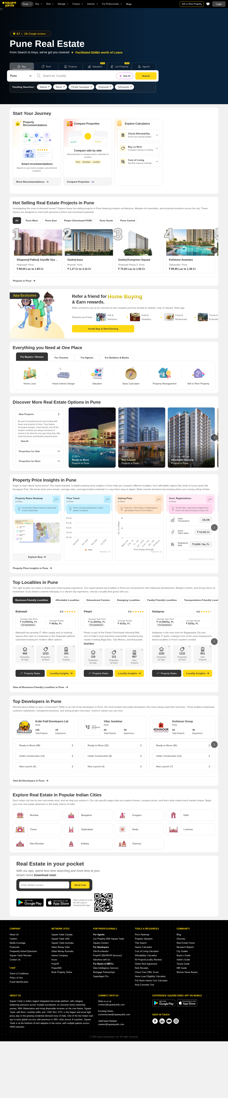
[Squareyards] (9, 4)
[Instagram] (176, 1021)
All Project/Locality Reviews (148, 959)
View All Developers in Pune (29, 780)
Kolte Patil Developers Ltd (51, 721)
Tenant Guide (183, 964)
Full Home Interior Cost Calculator (151, 980)
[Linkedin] (162, 1021)
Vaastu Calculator (143, 947)
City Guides (182, 951)
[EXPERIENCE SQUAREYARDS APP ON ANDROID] (164, 1005)
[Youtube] (169, 1021)
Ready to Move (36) (166, 745)
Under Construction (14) (32, 756)
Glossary (181, 938)
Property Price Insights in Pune (30, 568)
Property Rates (32, 673)
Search (146, 76)
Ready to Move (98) (29, 745)
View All (24, 441)
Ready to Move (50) (98, 745)
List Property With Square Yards (108, 938)
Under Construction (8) (100, 756)
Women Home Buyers (187, 972)
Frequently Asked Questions (23, 951)
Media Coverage (17, 943)
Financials (15, 947)
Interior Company (59, 955)
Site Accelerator (100, 951)
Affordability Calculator (146, 955)
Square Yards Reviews (21, 955)
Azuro (54, 959)
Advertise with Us (101, 959)
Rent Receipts (142, 968)
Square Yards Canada (61, 934)
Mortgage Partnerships (104, 972)
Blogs (129, 4)
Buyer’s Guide (183, 955)
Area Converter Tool (144, 984)
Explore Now (35, 557)
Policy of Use (16, 977)
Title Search (141, 943)
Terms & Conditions (19, 973)
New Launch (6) (27, 766)
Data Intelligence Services (106, 968)
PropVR (55, 964)
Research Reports (185, 947)
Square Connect (101, 943)
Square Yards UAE (60, 938)
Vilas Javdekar (113, 721)
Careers (13, 938)
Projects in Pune (22, 280)
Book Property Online (61, 972)
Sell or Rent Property (192, 4)
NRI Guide (182, 968)
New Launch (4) (96, 766)
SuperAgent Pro (100, 976)
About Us (14, 934)
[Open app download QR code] (225, 24)
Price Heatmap (142, 934)
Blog (179, 934)
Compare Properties (78, 181)
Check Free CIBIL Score (147, 972)
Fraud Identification (19, 982)
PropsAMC (56, 968)
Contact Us (15, 959)
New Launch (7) (164, 766)
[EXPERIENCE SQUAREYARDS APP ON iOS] (187, 1005)
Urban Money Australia (62, 951)
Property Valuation (144, 938)
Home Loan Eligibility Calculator (150, 976)
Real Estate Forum (186, 943)
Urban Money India (60, 947)
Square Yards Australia (62, 943)
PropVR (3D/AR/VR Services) (107, 955)
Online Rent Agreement (146, 964)
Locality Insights (59, 673)
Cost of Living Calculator (147, 951)
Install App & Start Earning (103, 328)
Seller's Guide (183, 959)
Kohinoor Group (182, 721)
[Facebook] (155, 1021)
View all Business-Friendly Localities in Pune (38, 687)
